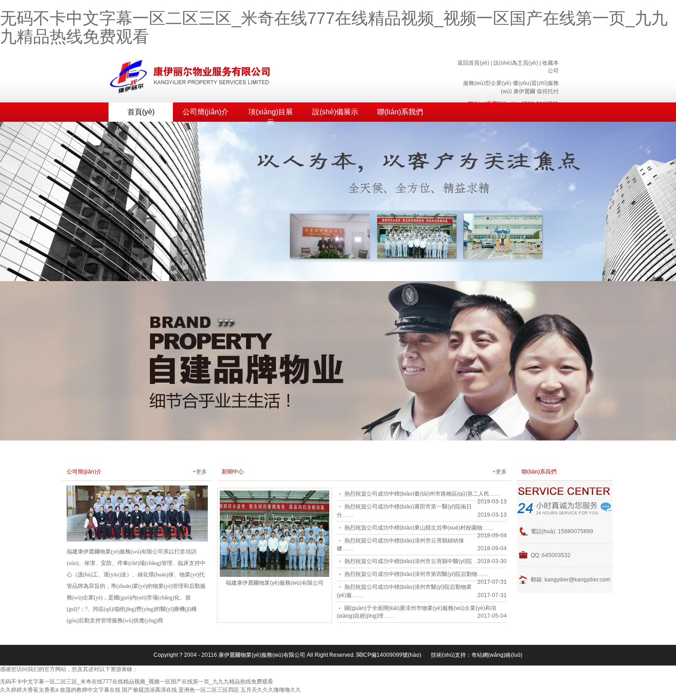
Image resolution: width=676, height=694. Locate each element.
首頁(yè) (141, 112)
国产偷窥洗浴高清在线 (149, 690)
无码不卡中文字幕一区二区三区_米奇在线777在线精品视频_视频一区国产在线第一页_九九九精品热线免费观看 (334, 27)
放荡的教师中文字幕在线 (90, 690)
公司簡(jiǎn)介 (206, 112)
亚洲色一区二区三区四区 (208, 690)
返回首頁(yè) (473, 63)
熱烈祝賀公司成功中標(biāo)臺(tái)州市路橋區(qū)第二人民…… (422, 494)
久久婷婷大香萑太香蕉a (29, 690)
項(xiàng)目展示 (270, 115)
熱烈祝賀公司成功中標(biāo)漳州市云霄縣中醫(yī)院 (408, 561)
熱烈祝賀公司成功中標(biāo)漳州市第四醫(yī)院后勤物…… (416, 574)
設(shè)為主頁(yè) (515, 63)
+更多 (200, 471)
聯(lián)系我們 (400, 112)
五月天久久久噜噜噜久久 (271, 690)
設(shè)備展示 (335, 112)
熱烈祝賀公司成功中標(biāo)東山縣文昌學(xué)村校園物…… (418, 528)
